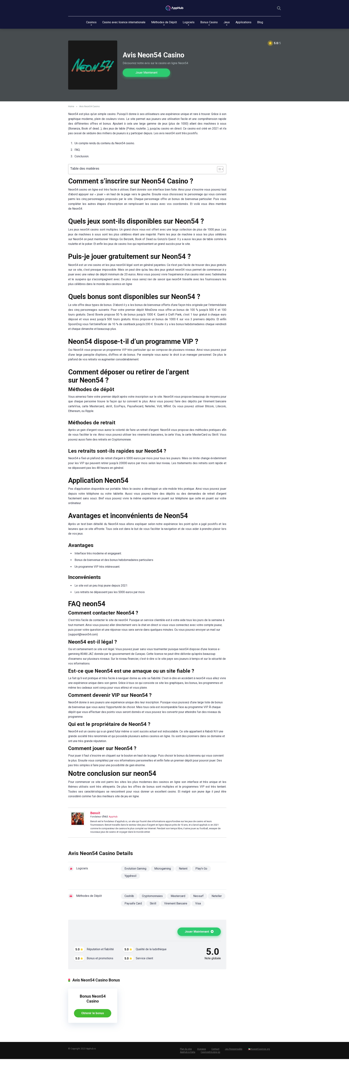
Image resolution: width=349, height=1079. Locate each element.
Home (71, 106)
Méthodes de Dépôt (164, 22)
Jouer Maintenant (146, 72)
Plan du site (186, 1049)
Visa (198, 903)
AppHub (113, 816)
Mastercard (178, 896)
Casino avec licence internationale (123, 22)
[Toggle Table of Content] (218, 169)
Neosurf (198, 896)
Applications (243, 22)
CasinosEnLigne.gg (210, 1052)
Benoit (95, 813)
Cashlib (129, 896)
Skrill (153, 903)
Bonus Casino (209, 22)
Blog (260, 22)
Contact (215, 1049)
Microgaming (162, 868)
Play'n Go (201, 868)
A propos (201, 1049)
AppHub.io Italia (187, 1052)
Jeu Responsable (233, 1049)
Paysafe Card (133, 903)
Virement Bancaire (175, 903)
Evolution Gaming (135, 868)
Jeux (227, 22)
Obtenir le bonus (92, 1013)
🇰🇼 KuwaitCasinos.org (259, 1049)
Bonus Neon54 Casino (93, 998)
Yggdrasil (130, 876)
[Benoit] (77, 825)
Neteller (217, 896)
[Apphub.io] (174, 8)
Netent (183, 868)
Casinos (91, 22)
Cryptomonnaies (152, 896)
